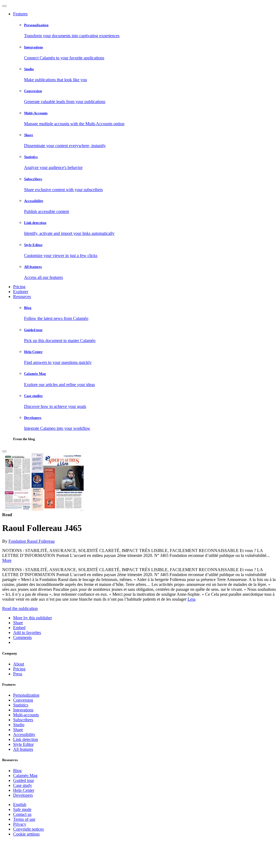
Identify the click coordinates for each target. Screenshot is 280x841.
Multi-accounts (26, 714)
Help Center (23, 790)
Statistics (20, 705)
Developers (23, 795)
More (6, 560)
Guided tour (23, 780)
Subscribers (23, 719)
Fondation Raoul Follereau (31, 541)
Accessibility (24, 734)
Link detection (25, 739)
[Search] (4, 451)
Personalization (26, 695)
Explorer (20, 291)
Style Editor (23, 744)
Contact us (22, 814)
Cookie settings (26, 834)
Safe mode (22, 809)
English (19, 804)
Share (18, 729)
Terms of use (24, 819)
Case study (22, 785)
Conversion (23, 700)
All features (23, 749)
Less (192, 599)
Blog (17, 770)
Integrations (23, 710)
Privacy (19, 824)
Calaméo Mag (25, 775)
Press (17, 673)
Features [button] (20, 13)
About (18, 664)
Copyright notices (28, 829)
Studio (18, 724)
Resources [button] (22, 296)
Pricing (19, 286)
